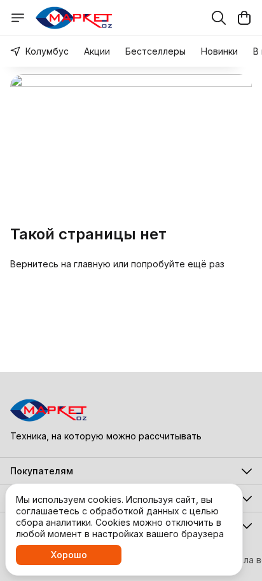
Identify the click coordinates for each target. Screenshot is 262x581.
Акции (97, 51)
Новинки (219, 51)
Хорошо (69, 554)
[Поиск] (218, 17)
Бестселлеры (155, 51)
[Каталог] (17, 17)
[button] (131, 471)
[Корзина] (244, 17)
